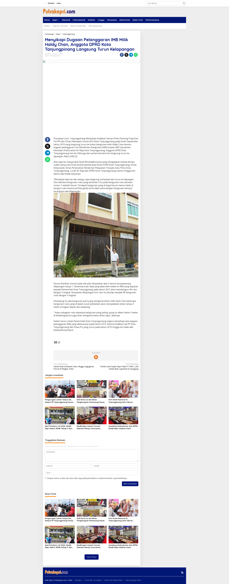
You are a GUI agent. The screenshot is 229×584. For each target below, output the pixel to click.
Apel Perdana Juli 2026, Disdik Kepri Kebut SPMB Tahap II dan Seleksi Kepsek (58, 427)
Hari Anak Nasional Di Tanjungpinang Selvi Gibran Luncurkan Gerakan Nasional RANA (121, 401)
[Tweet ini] (126, 55)
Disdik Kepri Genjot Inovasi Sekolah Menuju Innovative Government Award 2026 (88, 427)
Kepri (47, 56)
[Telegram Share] (131, 55)
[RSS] (96, 357)
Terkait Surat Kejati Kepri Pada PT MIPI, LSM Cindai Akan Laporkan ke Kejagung (119, 366)
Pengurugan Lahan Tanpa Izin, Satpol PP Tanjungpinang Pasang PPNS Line (59, 401)
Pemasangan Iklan (133, 580)
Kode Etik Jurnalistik (93, 580)
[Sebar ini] (122, 55)
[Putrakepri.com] (59, 11)
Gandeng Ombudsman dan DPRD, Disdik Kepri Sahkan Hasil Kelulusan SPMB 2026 (123, 427)
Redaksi (78, 580)
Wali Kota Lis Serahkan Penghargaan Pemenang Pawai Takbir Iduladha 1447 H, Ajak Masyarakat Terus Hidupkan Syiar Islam (90, 401)
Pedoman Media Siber (113, 580)
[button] (184, 3)
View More (91, 557)
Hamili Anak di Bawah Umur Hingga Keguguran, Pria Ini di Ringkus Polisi (74, 366)
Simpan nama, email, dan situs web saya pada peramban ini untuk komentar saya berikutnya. (87, 478)
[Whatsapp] (136, 55)
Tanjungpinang (54, 56)
